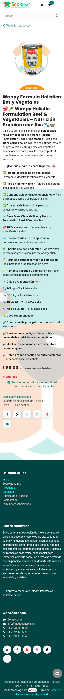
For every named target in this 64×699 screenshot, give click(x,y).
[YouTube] (27, 649)
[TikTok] (47, 649)
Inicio (6, 479)
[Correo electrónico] (7, 424)
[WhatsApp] (37, 414)
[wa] (7, 659)
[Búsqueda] (57, 16)
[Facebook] (7, 414)
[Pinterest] (47, 414)
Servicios (8, 491)
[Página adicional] (7, 649)
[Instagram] (37, 649)
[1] (14, 569)
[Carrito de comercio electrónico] (41, 4)
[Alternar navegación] (58, 4)
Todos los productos (18, 25)
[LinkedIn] (27, 414)
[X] (17, 414)
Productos (9, 487)
